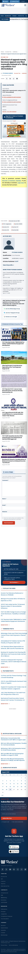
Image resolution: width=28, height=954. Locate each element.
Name (4, 498)
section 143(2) (18, 224)
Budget (14, 15)
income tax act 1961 (15, 221)
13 (13, 783)
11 (6, 783)
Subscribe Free (7, 818)
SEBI (2, 895)
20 (14, 786)
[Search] (26, 16)
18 (6, 786)
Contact (3, 932)
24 (3, 789)
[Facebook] (2, 869)
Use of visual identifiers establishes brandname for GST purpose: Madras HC (13, 274)
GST (2, 879)
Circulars (3, 911)
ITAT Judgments (7, 224)
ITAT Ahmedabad (11, 111)
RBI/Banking (4, 897)
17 (2, 786)
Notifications (4, 909)
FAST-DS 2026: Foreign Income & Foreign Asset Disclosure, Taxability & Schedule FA (13, 614)
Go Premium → (14, 582)
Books (6, 1)
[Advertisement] (14, 36)
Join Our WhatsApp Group (12, 308)
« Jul (2, 795)
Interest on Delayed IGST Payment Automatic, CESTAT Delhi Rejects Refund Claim (13, 661)
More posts (4, 625)
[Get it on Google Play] (14, 847)
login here (21, 183)
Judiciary (15, 51)
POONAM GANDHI (8, 73)
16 (25, 783)
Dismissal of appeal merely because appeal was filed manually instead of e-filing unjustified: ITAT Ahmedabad (14, 64)
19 (10, 786)
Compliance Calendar (6, 916)
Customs (3, 881)
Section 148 (6, 230)
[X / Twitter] (6, 869)
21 (17, 786)
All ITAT (4, 111)
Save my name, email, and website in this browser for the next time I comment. (14, 518)
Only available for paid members (12, 97)
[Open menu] (25, 5)
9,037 (16, 261)
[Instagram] (17, 869)
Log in (14, 121)
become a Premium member (11, 180)
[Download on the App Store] (14, 851)
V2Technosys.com (5, 942)
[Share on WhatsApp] (13, 78)
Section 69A (15, 230)
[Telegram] (25, 869)
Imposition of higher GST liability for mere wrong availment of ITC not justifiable (13, 289)
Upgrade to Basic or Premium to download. (14, 117)
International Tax (5, 886)
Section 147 (15, 227)
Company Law (4, 893)
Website (4, 511)
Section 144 (6, 227)
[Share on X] (6, 78)
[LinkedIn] (13, 869)
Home (2, 15)
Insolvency (3, 900)
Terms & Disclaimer (13, 945)
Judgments (4, 914)
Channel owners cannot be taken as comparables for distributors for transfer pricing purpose (13, 282)
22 (21, 786)
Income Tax (8, 15)
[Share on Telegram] (17, 78)
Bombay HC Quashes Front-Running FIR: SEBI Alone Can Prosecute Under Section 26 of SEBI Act (13, 654)
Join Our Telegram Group (12, 312)
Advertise (3, 930)
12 (10, 783)
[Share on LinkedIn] (10, 78)
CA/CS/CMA (4, 902)
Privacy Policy (4, 945)
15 (21, 783)
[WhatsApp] (21, 869)
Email (4, 505)
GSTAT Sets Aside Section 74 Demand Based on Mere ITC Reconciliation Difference (13, 606)
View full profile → (8, 265)
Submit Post (15, 1)
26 (10, 789)
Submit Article (4, 928)
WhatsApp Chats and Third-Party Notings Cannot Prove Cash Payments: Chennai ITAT (14, 635)
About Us (3, 925)
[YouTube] (10, 869)
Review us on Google (11, 316)
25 (6, 789)
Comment (5, 480)
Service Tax (21, 15)
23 (25, 786)
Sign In (23, 1)
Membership (4, 935)
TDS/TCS (3, 883)
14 (17, 783)
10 (2, 783)
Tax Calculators (5, 918)
